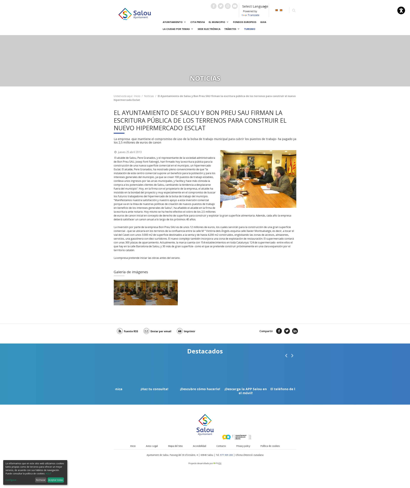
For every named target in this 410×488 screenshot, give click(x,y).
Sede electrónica (209, 28)
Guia (263, 22)
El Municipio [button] (217, 22)
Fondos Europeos (244, 22)
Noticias (149, 96)
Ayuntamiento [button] (173, 22)
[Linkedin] (295, 331)
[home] (135, 13)
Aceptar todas (55, 479)
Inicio (137, 96)
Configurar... (11, 479)
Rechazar (40, 479)
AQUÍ (48, 473)
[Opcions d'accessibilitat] (401, 10)
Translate (253, 15)
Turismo (249, 28)
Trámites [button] (230, 28)
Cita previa (197, 22)
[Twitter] (287, 331)
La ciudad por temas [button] (176, 28)
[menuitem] (277, 10)
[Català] (276, 9)
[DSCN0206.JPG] (130, 292)
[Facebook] (279, 331)
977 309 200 (226, 454)
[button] (286, 355)
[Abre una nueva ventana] (214, 6)
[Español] (281, 9)
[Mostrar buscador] (293, 10)
